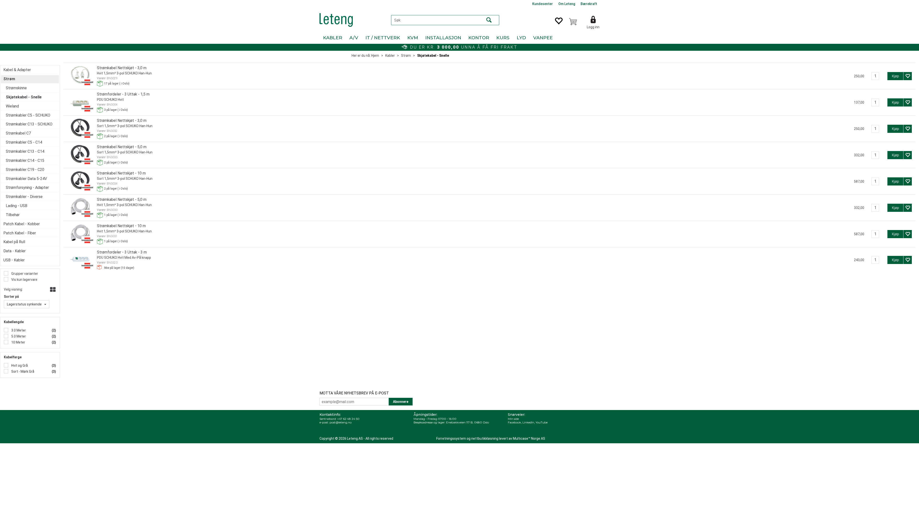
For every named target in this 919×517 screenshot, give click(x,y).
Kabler (332, 37)
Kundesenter (542, 4)
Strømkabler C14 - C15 (25, 160)
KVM (412, 37)
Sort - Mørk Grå (22, 371)
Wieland (12, 106)
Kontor (478, 37)
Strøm (406, 55)
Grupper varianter (24, 273)
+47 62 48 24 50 (348, 419)
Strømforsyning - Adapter (27, 187)
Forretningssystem (451, 438)
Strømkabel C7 (18, 133)
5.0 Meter (18, 336)
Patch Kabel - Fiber (19, 233)
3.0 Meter (18, 330)
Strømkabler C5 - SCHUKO (28, 115)
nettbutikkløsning (484, 438)
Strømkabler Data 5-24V (26, 178)
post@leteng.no (341, 422)
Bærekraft (589, 4)
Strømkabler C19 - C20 (25, 169)
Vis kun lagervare (24, 279)
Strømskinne (16, 88)
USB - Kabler (14, 260)
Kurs (503, 37)
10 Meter (18, 342)
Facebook (514, 422)
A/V (353, 37)
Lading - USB (16, 205)
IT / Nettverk (382, 37)
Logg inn (593, 27)
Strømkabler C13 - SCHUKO (29, 124)
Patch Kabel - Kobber (21, 224)
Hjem (375, 55)
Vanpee (543, 37)
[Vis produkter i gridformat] (52, 290)
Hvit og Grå (19, 365)
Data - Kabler (14, 251)
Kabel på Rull (14, 242)
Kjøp (895, 76)
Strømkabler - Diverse (24, 196)
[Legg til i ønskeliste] (907, 76)
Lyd (521, 37)
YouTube (542, 422)
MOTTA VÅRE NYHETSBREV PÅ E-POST (354, 393)
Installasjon (443, 37)
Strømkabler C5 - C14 (24, 142)
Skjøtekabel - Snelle (433, 55)
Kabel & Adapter (17, 69)
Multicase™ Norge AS (529, 438)
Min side (513, 419)
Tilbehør (13, 215)
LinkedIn (528, 422)
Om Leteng (566, 4)
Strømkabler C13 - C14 (25, 151)
